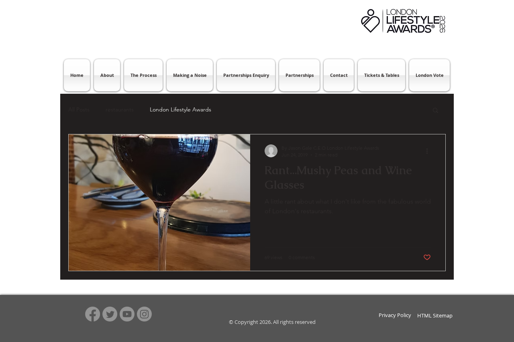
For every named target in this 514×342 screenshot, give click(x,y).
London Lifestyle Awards (180, 109)
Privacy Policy (395, 315)
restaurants (120, 109)
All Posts (79, 109)
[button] (435, 111)
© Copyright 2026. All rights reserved (272, 322)
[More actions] (429, 151)
